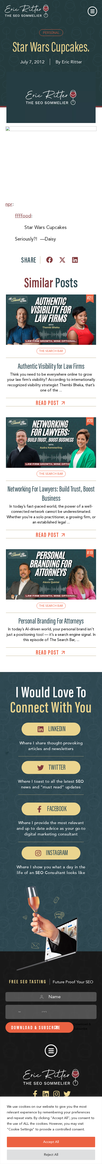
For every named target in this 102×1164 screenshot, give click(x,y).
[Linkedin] (45, 1094)
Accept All (51, 1142)
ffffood (23, 216)
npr (8, 204)
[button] (92, 11)
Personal (51, 33)
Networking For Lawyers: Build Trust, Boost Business (51, 493)
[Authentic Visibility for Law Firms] (51, 344)
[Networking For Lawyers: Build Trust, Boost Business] (51, 467)
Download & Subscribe (35, 1027)
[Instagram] (56, 1094)
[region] (51, 1130)
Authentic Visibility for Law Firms (51, 366)
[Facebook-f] (35, 1094)
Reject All (51, 1155)
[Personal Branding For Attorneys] (51, 598)
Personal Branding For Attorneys (51, 620)
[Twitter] (67, 1094)
